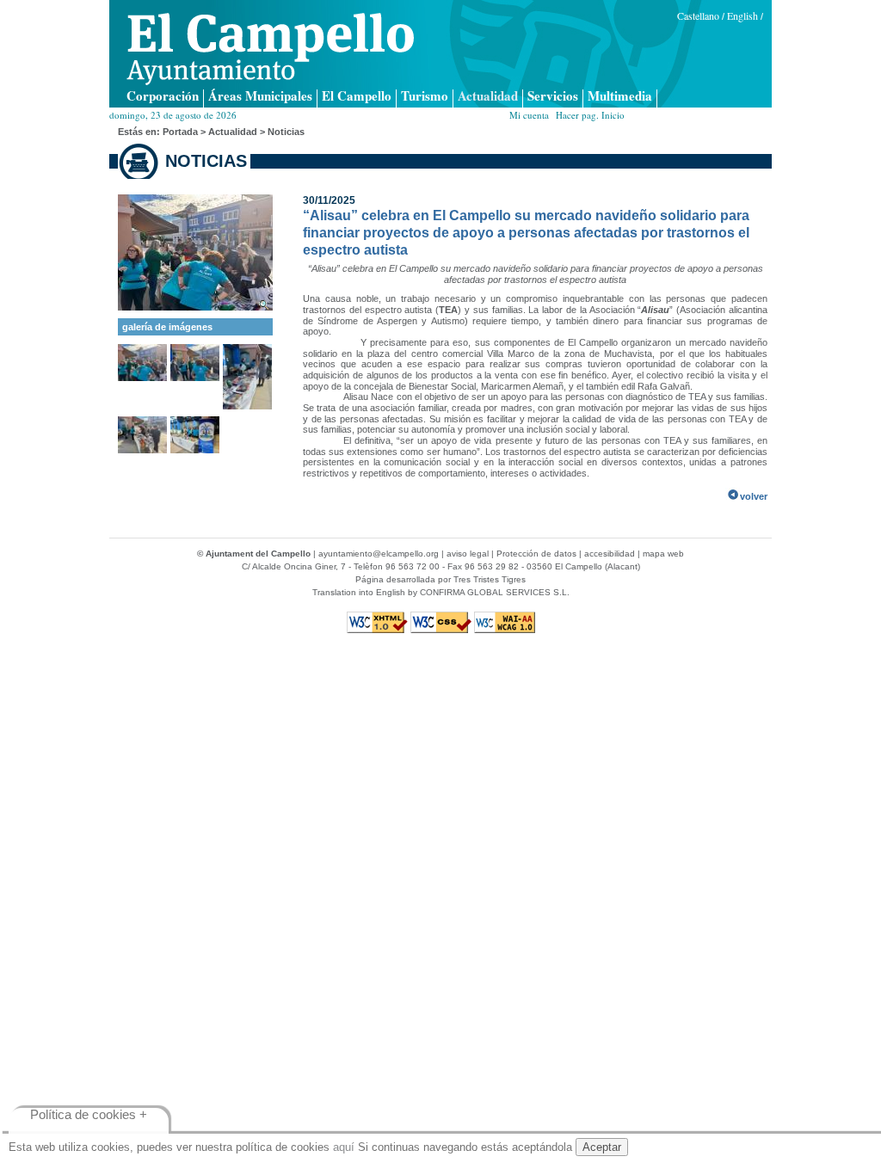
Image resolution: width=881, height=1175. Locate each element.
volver (753, 496)
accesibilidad (609, 553)
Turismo (424, 97)
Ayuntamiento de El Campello (270, 49)
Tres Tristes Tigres (489, 579)
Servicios (552, 97)
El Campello (356, 97)
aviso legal (468, 553)
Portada (180, 131)
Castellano (698, 15)
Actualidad (488, 97)
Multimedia (620, 97)
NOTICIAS (206, 160)
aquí (343, 1147)
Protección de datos (536, 553)
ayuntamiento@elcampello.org (378, 553)
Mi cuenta (529, 114)
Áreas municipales (260, 97)
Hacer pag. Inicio (590, 114)
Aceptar (601, 1147)
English (742, 15)
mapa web (663, 553)
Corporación (162, 97)
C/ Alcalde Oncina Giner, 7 (294, 566)
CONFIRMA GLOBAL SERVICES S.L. (495, 592)
